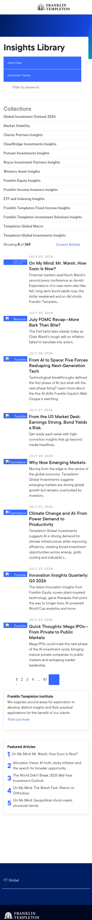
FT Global (11, 880)
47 (45, 679)
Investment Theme (18, 75)
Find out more (18, 719)
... (39, 679)
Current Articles (68, 244)
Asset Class (14, 63)
